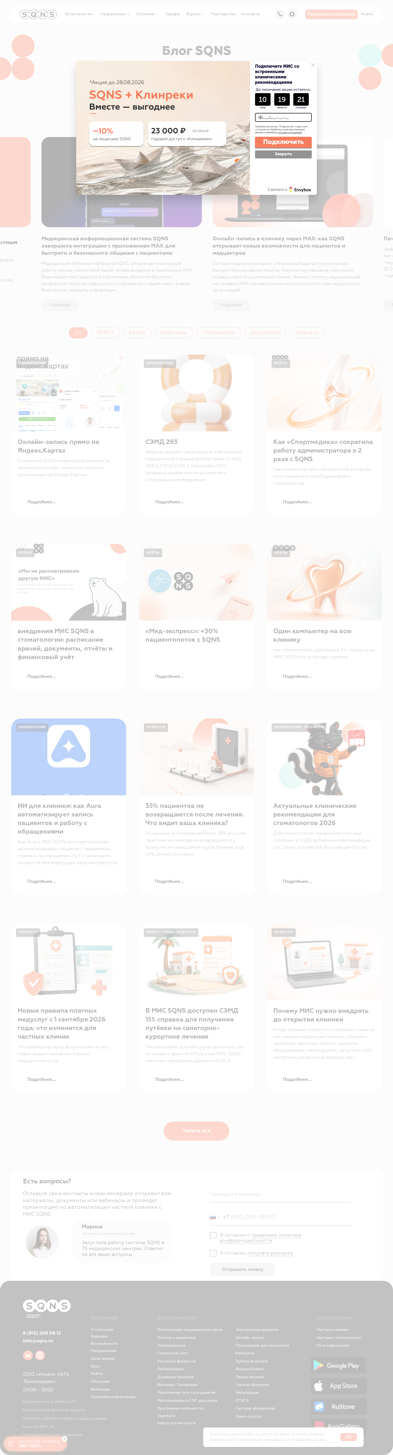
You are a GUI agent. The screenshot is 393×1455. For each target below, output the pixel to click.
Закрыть (283, 153)
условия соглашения (290, 132)
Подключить (283, 142)
